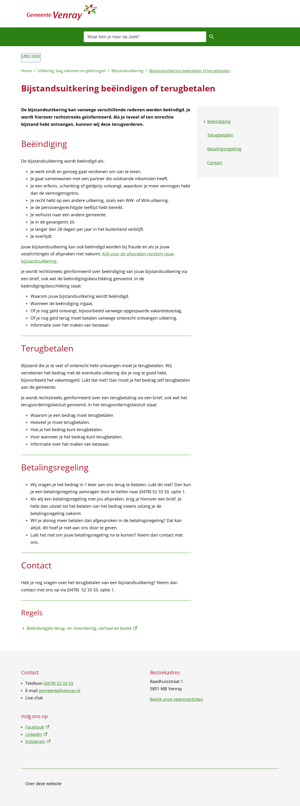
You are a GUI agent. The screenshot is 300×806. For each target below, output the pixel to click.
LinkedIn (36, 734)
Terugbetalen (220, 135)
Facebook (37, 727)
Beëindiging (219, 121)
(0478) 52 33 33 (58, 683)
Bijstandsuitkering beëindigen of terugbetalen (189, 70)
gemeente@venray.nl (59, 690)
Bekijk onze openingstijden (176, 699)
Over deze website (43, 783)
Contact (214, 163)
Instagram (37, 741)
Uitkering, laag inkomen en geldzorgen (72, 70)
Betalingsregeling (224, 149)
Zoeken (211, 36)
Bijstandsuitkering (127, 70)
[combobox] (145, 36)
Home (26, 70)
